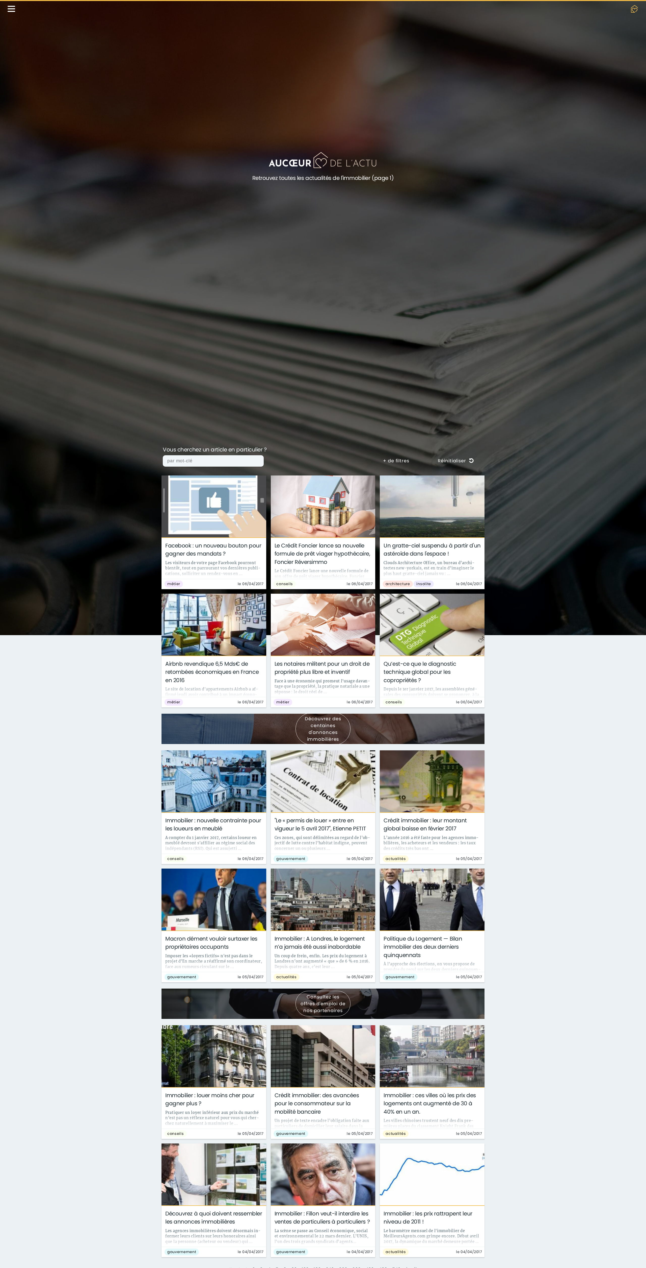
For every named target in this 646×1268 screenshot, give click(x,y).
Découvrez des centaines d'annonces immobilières (323, 728)
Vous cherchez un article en (215, 449)
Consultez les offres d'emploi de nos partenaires (323, 1004)
